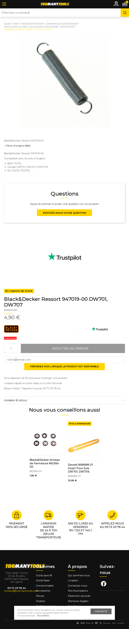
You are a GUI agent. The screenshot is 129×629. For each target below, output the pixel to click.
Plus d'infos (43, 615)
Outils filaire (43, 580)
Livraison (73, 580)
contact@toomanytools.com (21, 590)
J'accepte (101, 611)
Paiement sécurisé (79, 595)
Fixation (40, 601)
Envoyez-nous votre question (64, 212)
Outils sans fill (44, 575)
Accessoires (43, 590)
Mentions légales (78, 601)
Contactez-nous (77, 585)
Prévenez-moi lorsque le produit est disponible (64, 366)
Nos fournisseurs (78, 590)
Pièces (40, 595)
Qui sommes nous (79, 575)
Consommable (45, 585)
